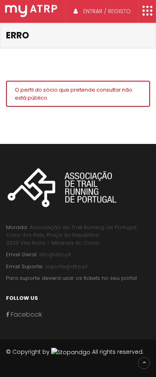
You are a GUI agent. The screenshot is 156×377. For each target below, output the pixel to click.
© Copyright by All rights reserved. (75, 352)
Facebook (25, 314)
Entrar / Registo (106, 11)
